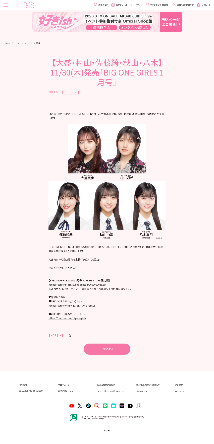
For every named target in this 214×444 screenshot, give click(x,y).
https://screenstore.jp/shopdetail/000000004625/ (77, 284)
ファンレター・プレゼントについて (111, 391)
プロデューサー (64, 384)
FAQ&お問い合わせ (106, 384)
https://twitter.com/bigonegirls (67, 318)
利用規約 (179, 384)
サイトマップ (141, 391)
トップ (8, 43)
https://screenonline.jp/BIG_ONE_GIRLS (71, 305)
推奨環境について (66, 391)
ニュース (19, 43)
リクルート (179, 391)
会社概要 (23, 384)
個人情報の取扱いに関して (148, 384)
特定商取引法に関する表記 (31, 391)
